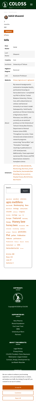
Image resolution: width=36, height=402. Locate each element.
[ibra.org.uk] (24, 277)
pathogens (8, 232)
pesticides (22, 232)
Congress (22, 212)
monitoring (16, 228)
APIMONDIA (23, 199)
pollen (13, 235)
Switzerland (9, 245)
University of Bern (18, 332)
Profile (9, 31)
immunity (8, 228)
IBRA (27, 225)
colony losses (24, 208)
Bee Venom (9, 208)
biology (16, 208)
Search (8, 187)
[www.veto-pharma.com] (18, 277)
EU (23, 215)
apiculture (16, 199)
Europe (8, 218)
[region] (18, 386)
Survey (27, 241)
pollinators (17, 238)
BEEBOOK (27, 166)
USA (18, 245)
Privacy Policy (18, 351)
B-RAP (21, 166)
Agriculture (9, 199)
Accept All (18, 387)
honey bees (12, 225)
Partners (18, 334)
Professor (16, 241)
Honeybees (22, 225)
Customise (18, 393)
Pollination (21, 235)
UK (15, 245)
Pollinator (9, 238)
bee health (9, 205)
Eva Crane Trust (18, 326)
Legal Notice (18, 349)
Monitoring (17, 169)
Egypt (20, 215)
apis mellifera (14, 202)
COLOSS (9, 212)
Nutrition (25, 169)
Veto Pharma (18, 321)
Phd (8, 235)
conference (15, 212)
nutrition (22, 228)
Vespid (15, 177)
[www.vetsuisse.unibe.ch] (21, 277)
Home (5, 12)
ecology (14, 215)
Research (22, 241)
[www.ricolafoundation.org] (12, 277)
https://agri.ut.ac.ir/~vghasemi (23, 80)
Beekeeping (19, 205)
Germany (25, 218)
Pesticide (14, 232)
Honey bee (18, 222)
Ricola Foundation (18, 323)
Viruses (20, 177)
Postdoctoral (9, 241)
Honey (8, 222)
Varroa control (25, 174)
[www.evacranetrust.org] (15, 277)
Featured (17, 218)
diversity (8, 215)
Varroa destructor (12, 248)
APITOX (15, 166)
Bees (26, 205)
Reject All (18, 398)
